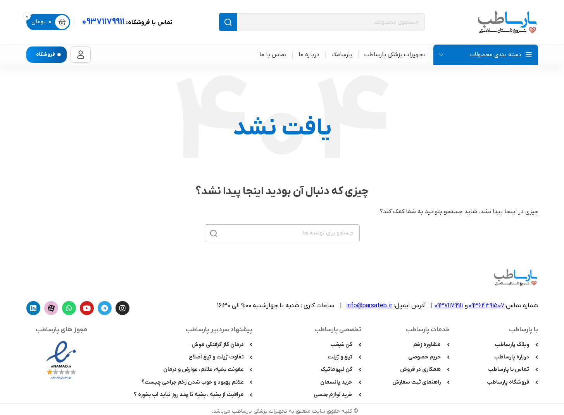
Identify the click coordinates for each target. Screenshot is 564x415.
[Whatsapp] (69, 308)
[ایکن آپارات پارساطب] (51, 308)
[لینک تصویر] (61, 359)
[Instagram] (122, 308)
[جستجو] (228, 22)
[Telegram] (105, 308)
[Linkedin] (33, 308)
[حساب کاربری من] (80, 54)
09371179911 (127, 22)
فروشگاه (45, 54)
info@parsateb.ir (369, 306)
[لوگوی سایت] (507, 22)
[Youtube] (87, 308)
